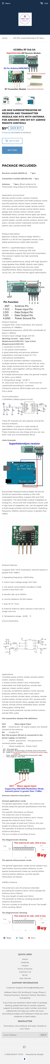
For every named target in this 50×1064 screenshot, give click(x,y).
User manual (25, 978)
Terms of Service (25, 969)
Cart (46, 3)
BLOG (25, 975)
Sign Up (43, 1035)
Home (4, 38)
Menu (7, 3)
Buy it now (12, 150)
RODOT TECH (17, 1054)
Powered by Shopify (34, 1054)
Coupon (25, 965)
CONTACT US (25, 972)
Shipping (6, 132)
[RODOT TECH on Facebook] (24, 1047)
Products (25, 962)
